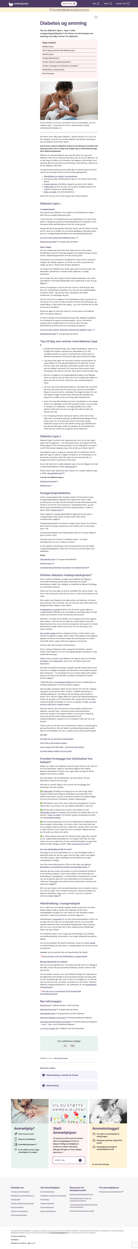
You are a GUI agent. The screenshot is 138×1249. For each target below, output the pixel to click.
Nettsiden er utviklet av (19, 1243)
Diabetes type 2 (48, 54)
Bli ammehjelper (17, 1207)
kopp (83, 836)
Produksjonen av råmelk (50, 610)
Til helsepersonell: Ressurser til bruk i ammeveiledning (83, 1206)
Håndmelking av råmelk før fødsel (62, 1075)
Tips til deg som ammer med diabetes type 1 (58, 50)
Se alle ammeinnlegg (100, 1164)
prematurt (44, 661)
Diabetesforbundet (48, 242)
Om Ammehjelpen (47, 1192)
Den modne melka (47, 633)
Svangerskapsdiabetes (50, 58)
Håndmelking (52, 1085)
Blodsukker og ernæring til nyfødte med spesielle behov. (64, 867)
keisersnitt (58, 661)
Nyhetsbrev (15, 1239)
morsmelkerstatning (63, 682)
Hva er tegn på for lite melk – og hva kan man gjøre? (62, 747)
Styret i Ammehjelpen (19, 1211)
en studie (57, 815)
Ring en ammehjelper (26, 1139)
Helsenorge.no (46, 563)
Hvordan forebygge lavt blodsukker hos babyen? (60, 66)
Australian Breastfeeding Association (55, 1022)
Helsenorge (70, 467)
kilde (43, 283)
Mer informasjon (48, 73)
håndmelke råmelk (48, 812)
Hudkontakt (49, 187)
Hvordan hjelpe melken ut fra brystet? (56, 751)
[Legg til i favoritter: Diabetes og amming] (96, 17)
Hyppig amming (50, 184)
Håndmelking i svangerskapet (53, 70)
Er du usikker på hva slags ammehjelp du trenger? (28, 1151)
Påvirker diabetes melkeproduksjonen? (56, 62)
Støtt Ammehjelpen (48, 1211)
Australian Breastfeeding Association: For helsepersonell (63, 568)
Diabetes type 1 (48, 46)
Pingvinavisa (45, 1005)
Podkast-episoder (47, 1203)
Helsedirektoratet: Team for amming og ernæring (80, 1199)
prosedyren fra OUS (80, 844)
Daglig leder (15, 1199)
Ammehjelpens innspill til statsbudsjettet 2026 (107, 1148)
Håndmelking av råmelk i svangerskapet (60, 176)
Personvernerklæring (18, 1236)
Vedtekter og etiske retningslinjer (53, 1196)
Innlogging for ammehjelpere (110, 1192)
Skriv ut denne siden (61, 1058)
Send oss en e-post (26, 1134)
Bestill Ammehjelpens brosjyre (81, 1194)
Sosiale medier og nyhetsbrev (22, 1203)
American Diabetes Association (53, 1018)
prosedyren (57, 919)
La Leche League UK (49, 1028)
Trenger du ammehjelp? (20, 1192)
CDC (90, 448)
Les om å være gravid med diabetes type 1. (58, 238)
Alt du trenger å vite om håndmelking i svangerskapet (64, 956)
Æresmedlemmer (47, 1207)
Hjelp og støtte (50, 192)
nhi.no (48, 445)
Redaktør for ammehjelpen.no (22, 1196)
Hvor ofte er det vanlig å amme (53, 743)
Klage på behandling (19, 1215)
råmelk (92, 943)
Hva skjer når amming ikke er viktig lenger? (108, 1135)
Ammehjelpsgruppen (26, 1144)
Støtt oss (60, 1160)
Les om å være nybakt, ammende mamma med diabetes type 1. (66, 330)
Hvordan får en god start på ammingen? (57, 739)
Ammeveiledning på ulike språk (82, 1211)
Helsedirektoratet (54, 473)
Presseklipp (44, 1199)
